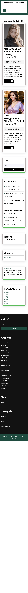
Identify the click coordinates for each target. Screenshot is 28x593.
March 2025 (5, 363)
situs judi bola (7, 257)
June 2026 (5, 347)
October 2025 (5, 353)
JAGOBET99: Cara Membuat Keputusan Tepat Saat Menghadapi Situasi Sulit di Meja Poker (13, 210)
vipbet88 (6, 296)
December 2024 (6, 368)
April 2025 (4, 360)
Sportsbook (5, 424)
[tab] (4, 10)
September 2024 (6, 375)
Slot (3, 421)
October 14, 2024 (10, 128)
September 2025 (6, 355)
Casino (4, 416)
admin (20, 61)
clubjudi (6, 294)
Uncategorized (6, 426)
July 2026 (4, 345)
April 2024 (4, 388)
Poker (3, 419)
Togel (3, 428)
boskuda (6, 301)
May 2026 (4, 350)
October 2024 (5, 373)
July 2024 (4, 380)
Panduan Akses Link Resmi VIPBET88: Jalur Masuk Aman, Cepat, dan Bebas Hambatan (13, 221)
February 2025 (6, 365)
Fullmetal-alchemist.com (14, 3)
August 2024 (5, 378)
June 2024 (5, 383)
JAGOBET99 (7, 268)
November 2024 (6, 370)
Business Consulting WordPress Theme (13, 436)
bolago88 (6, 303)
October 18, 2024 (10, 61)
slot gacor (6, 292)
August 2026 (5, 342)
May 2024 (4, 385)
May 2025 (4, 358)
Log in (3, 402)
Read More (9, 81)
